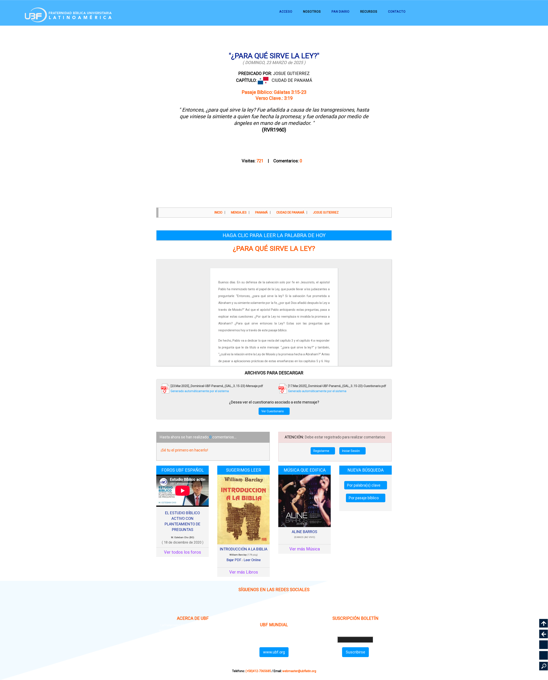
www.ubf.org (274, 652)
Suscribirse (355, 652)
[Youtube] (304, 607)
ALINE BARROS (304, 531)
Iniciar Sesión (351, 451)
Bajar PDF (233, 560)
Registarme (321, 451)
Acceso (285, 11)
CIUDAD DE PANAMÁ (292, 80)
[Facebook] (263, 607)
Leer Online (252, 560)
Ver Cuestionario (272, 411)
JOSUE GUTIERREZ (274, 73)
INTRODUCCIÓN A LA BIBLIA (243, 549)
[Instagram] (243, 607)
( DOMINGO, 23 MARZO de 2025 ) (274, 62)
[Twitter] (284, 607)
